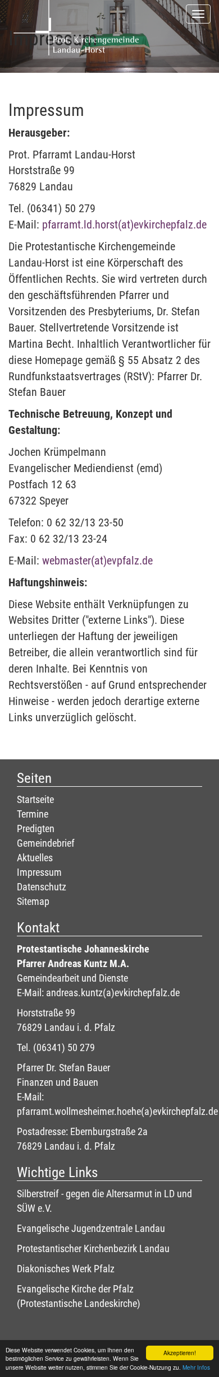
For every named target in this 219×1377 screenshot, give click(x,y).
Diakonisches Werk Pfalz (66, 1269)
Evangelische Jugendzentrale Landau (91, 1228)
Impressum (39, 872)
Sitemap (33, 901)
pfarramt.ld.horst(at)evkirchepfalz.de (124, 224)
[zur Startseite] (76, 14)
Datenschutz (41, 887)
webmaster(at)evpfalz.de (97, 560)
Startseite (35, 799)
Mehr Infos (196, 1367)
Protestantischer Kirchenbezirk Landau (93, 1248)
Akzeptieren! (179, 1352)
